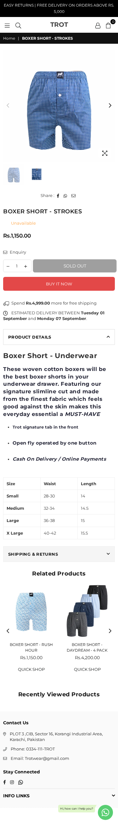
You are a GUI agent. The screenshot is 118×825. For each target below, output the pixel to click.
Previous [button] (8, 105)
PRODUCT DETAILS (29, 337)
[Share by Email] (73, 195)
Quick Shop (31, 669)
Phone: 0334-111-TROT (33, 748)
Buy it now (59, 283)
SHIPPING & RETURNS (33, 554)
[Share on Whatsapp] (65, 195)
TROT (59, 24)
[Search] (18, 25)
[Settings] (98, 25)
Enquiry (17, 252)
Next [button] (110, 105)
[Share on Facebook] (58, 195)
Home (9, 38)
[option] (59, 106)
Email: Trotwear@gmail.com (40, 758)
